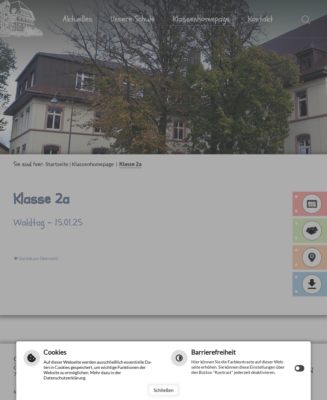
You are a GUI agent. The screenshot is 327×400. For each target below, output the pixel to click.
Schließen (164, 390)
